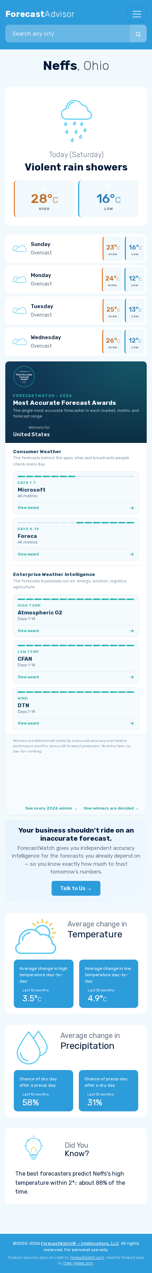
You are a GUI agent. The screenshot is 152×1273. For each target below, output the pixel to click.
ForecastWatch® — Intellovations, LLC (80, 1243)
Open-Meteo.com (78, 1263)
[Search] (138, 33)
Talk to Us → (76, 888)
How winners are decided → (111, 808)
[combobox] (67, 33)
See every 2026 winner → (51, 808)
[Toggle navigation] (137, 14)
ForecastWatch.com (87, 1257)
